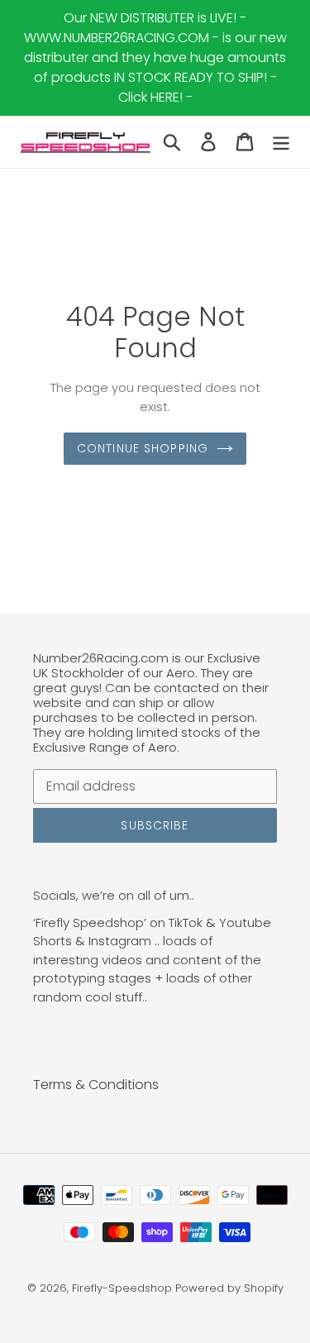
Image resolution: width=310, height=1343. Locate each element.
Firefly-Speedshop (122, 1288)
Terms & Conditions (96, 1084)
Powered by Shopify (229, 1288)
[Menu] (281, 141)
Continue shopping (142, 448)
